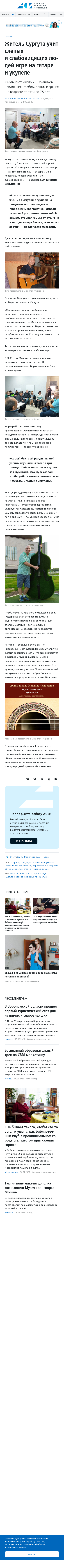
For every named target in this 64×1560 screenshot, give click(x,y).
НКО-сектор (31, 1079)
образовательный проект (45, 865)
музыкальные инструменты (40, 862)
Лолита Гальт (34, 98)
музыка (21, 862)
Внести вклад (24, 840)
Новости (9, 1039)
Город (29, 1212)
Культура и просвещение (27, 981)
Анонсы (8, 1079)
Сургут (13, 857)
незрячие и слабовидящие (18, 865)
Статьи (8, 36)
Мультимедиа (11, 1172)
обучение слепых (14, 869)
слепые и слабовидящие (36, 869)
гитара (13, 862)
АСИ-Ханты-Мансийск (16, 98)
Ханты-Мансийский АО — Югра (33, 857)
